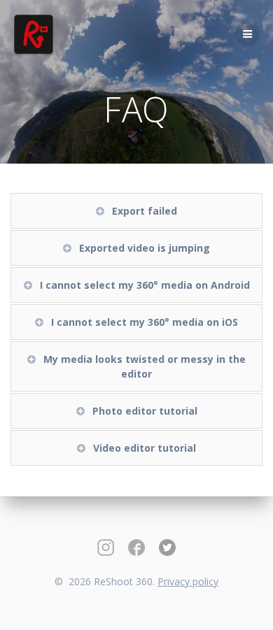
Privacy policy (188, 581)
